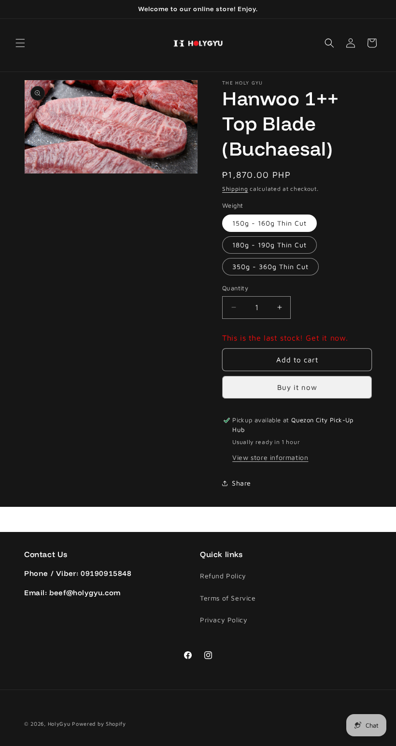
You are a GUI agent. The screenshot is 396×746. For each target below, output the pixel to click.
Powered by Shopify (99, 723)
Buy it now (297, 387)
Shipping (235, 188)
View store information (270, 457)
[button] (20, 43)
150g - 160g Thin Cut (269, 223)
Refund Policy (223, 576)
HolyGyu (59, 723)
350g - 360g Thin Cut (270, 266)
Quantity (235, 288)
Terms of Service (228, 598)
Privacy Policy (223, 620)
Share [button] (241, 483)
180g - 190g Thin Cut (269, 245)
